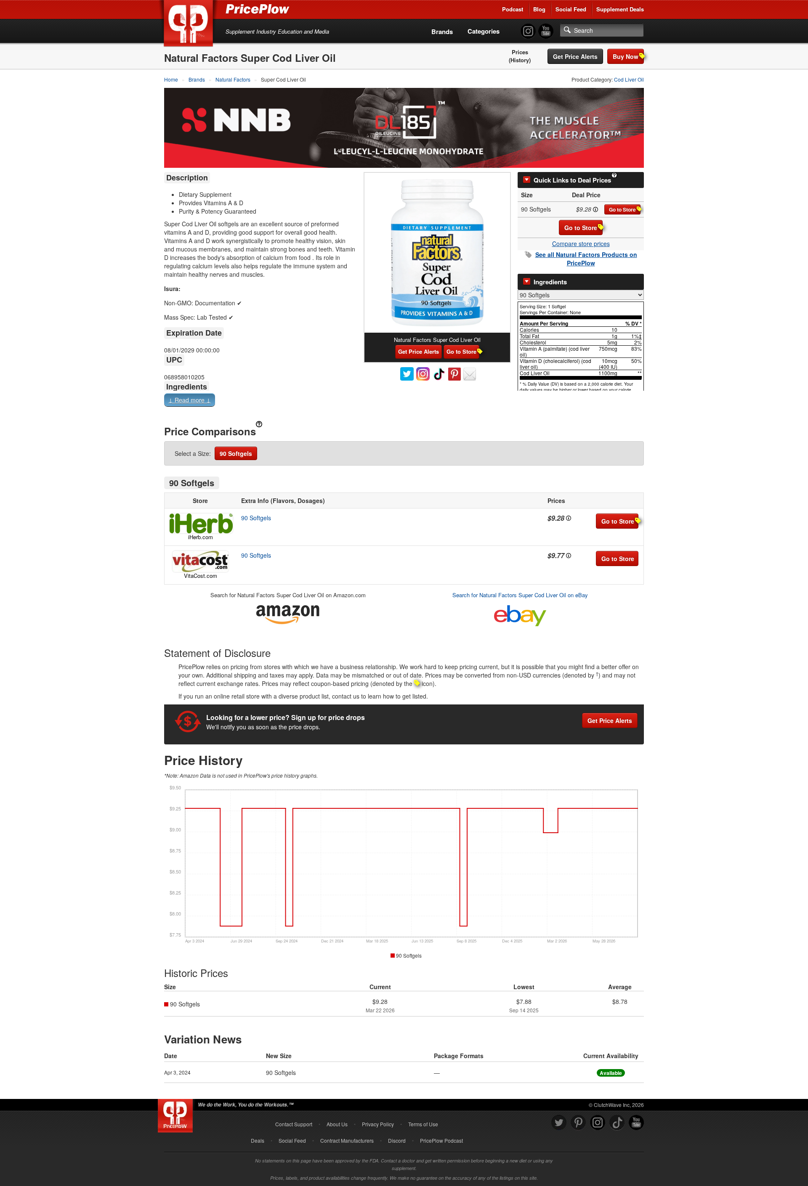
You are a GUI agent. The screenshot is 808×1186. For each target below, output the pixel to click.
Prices (520, 52)
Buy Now (625, 56)
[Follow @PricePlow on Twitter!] (558, 1122)
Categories (484, 31)
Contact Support (293, 1124)
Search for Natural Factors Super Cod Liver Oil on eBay (520, 595)
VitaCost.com (200, 576)
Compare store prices (581, 243)
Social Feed (571, 9)
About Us (337, 1124)
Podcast (512, 9)
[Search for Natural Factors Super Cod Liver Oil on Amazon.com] (287, 613)
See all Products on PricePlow (586, 258)
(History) (520, 60)
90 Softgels (236, 453)
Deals (257, 1140)
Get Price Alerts (575, 56)
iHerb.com (200, 537)
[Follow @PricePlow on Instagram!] (528, 31)
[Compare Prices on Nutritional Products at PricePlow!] (177, 1113)
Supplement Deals (620, 9)
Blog (539, 9)
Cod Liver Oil (629, 79)
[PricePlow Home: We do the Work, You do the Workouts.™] (189, 25)
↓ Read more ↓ (189, 400)
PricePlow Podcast (441, 1140)
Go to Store (622, 209)
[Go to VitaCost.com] (200, 561)
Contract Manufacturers (347, 1140)
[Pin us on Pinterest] (578, 1122)
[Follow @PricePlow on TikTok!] (617, 1122)
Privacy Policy (378, 1124)
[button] (404, 402)
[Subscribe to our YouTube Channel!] (545, 31)
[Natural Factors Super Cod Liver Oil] (437, 252)
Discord (397, 1140)
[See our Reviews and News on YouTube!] (636, 1122)
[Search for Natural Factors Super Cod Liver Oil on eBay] (520, 614)
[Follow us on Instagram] (597, 1122)
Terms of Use (423, 1124)
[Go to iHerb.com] (200, 523)
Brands (442, 31)
